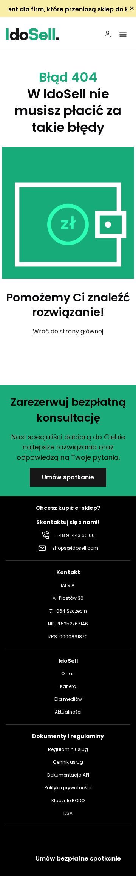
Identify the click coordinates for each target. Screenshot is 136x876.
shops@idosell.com (75, 548)
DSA (68, 813)
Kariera (68, 686)
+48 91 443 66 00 (75, 535)
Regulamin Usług (68, 749)
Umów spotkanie (68, 477)
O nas (68, 673)
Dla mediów (68, 699)
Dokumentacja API (68, 775)
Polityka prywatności (68, 787)
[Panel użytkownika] (107, 33)
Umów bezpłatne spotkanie (78, 858)
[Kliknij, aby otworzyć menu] (122, 33)
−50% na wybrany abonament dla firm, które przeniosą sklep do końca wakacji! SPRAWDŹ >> (68, 9)
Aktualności (68, 712)
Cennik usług (68, 762)
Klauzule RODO (68, 800)
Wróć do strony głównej (68, 331)
